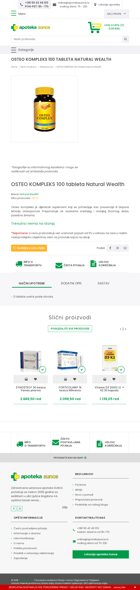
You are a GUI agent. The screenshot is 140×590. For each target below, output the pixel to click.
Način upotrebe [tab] (32, 283)
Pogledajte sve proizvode (70, 328)
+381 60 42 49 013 (88, 528)
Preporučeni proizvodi (88, 499)
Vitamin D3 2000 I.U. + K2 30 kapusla (109, 389)
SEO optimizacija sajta (95, 583)
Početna (80, 484)
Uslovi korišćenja (107, 263)
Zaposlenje (21, 558)
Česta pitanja (74, 265)
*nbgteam (93, 580)
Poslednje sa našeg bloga (91, 504)
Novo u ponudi (84, 494)
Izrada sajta (47, 583)
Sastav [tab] (103, 283)
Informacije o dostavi (27, 533)
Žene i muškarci (28, 66)
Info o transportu (33, 263)
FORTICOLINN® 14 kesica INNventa (70, 389)
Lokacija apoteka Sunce (100, 554)
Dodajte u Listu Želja (31, 248)
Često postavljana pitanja (70, 442)
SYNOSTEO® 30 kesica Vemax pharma (31, 389)
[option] (30, 372)
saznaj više (119, 587)
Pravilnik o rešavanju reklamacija (34, 553)
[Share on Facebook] (110, 248)
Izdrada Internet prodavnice (25, 583)
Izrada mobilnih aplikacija (68, 583)
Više (64, 507)
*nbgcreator (79, 580)
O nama (19, 543)
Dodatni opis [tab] (71, 283)
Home (14, 66)
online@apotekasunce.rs (93, 539)
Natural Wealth (29, 194)
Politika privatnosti (25, 548)
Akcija (78, 489)
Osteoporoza (46, 66)
